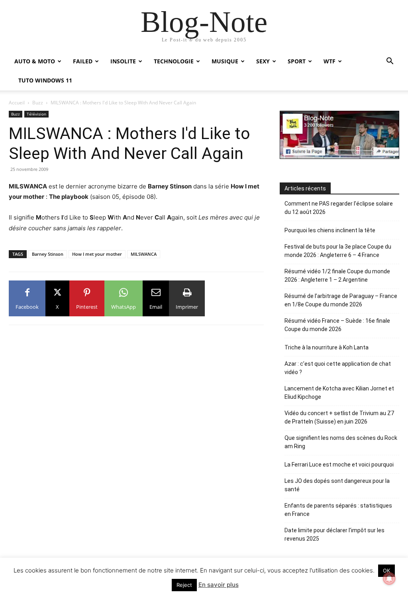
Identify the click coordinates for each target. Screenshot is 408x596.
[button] (389, 62)
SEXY (263, 61)
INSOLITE (123, 61)
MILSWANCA (144, 254)
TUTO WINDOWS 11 (45, 80)
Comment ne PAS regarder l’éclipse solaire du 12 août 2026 (338, 207)
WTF (329, 61)
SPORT (297, 61)
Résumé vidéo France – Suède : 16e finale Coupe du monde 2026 (337, 325)
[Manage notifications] (389, 578)
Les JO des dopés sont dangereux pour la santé (337, 485)
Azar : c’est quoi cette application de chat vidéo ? (337, 368)
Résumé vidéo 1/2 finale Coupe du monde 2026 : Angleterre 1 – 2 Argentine (337, 275)
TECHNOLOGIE (174, 61)
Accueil (17, 102)
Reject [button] (184, 585)
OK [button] (386, 570)
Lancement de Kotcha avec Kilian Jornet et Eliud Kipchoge (339, 392)
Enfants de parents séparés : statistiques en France (338, 509)
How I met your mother (97, 254)
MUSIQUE (225, 61)
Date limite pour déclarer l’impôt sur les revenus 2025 (334, 534)
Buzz (37, 102)
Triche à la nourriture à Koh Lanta (326, 347)
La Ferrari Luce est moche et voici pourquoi (339, 464)
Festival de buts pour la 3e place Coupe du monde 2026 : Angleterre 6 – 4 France (337, 250)
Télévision (36, 114)
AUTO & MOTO (34, 61)
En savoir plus (218, 584)
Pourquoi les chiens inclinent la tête (329, 230)
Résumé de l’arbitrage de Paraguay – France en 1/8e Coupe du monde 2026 (340, 300)
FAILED (82, 61)
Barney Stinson (47, 254)
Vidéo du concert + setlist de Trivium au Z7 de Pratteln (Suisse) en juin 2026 (339, 417)
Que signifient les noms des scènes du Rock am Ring (340, 442)
